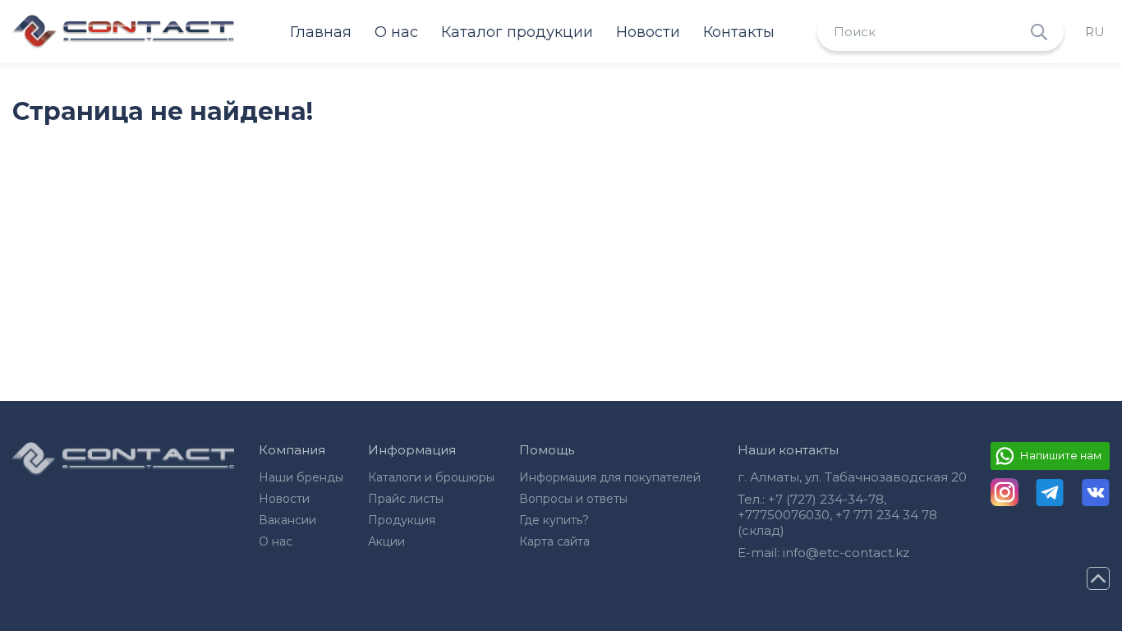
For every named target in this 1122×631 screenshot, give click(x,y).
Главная (321, 32)
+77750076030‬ (784, 515)
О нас (396, 32)
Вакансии (287, 520)
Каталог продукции (517, 32)
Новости (648, 32)
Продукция (401, 520)
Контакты (739, 32)
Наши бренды (301, 477)
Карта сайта (554, 541)
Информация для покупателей (610, 477)
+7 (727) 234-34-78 (826, 499)
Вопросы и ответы (573, 498)
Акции (386, 541)
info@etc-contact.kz (846, 552)
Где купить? (554, 520)
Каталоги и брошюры (431, 477)
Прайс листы (406, 498)
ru (1095, 31)
